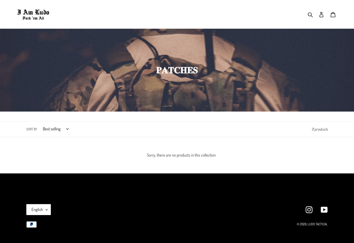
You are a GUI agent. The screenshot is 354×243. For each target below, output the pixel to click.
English (37, 209)
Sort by (31, 129)
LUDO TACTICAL (318, 224)
